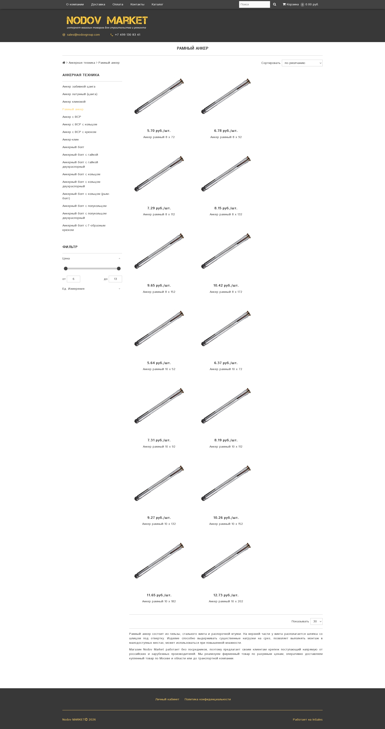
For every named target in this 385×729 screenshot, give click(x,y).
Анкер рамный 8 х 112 (159, 214)
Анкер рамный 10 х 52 (159, 369)
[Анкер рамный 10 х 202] (226, 561)
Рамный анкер (73, 109)
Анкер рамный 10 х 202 (226, 601)
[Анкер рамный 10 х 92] (159, 406)
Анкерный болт (73, 147)
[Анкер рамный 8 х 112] (159, 174)
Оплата (118, 4)
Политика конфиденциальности (207, 699)
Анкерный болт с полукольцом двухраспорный (84, 215)
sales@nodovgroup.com (83, 35)
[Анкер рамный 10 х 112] (226, 406)
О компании (75, 4)
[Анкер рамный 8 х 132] (226, 174)
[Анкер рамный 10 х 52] (159, 329)
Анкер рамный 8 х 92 (226, 137)
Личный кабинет (166, 699)
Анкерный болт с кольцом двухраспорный (81, 184)
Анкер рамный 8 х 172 (226, 292)
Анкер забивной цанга (78, 86)
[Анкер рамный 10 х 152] (226, 484)
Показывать (300, 621)
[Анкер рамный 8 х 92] (226, 97)
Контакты (137, 4)
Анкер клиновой (74, 102)
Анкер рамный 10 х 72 (226, 369)
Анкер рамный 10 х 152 (226, 524)
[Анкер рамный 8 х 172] (226, 251)
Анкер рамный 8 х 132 (226, 214)
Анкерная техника (82, 63)
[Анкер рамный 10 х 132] (159, 484)
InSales (318, 719)
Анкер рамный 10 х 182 (159, 601)
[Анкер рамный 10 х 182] (159, 561)
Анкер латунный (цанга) (79, 94)
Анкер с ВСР (71, 117)
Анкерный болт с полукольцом (84, 206)
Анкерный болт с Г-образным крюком (83, 227)
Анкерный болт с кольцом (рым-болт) (86, 196)
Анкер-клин (70, 139)
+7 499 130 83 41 (127, 35)
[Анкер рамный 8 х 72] (159, 97)
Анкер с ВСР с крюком (79, 132)
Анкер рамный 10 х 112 (225, 446)
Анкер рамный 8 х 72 (159, 137)
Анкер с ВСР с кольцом (79, 124)
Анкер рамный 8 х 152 (159, 292)
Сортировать (271, 63)
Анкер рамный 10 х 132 (159, 524)
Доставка (98, 4)
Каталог (157, 4)
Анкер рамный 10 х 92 (159, 446)
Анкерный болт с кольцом (81, 174)
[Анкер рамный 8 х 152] (159, 251)
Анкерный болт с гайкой (80, 155)
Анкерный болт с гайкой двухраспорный (80, 164)
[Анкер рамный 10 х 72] (226, 329)
